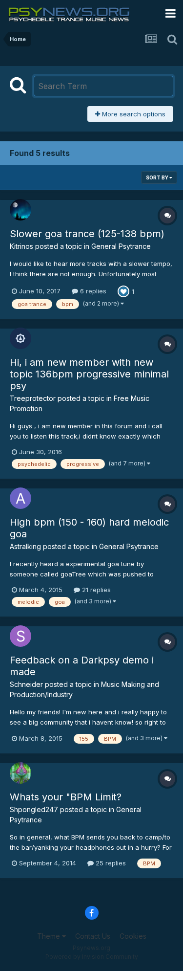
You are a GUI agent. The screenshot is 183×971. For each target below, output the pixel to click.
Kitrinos (21, 246)
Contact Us (92, 936)
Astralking (25, 546)
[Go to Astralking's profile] (20, 498)
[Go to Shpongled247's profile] (20, 773)
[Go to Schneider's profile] (20, 636)
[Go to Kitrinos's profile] (20, 210)
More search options (132, 114)
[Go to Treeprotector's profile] (20, 338)
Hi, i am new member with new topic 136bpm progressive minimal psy (89, 374)
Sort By (157, 177)
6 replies (92, 291)
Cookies (133, 936)
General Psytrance (121, 246)
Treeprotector (33, 398)
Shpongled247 (34, 809)
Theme (49, 936)
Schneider (26, 684)
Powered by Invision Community (91, 956)
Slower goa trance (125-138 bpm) (87, 234)
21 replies (95, 590)
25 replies (110, 863)
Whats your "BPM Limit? (66, 797)
